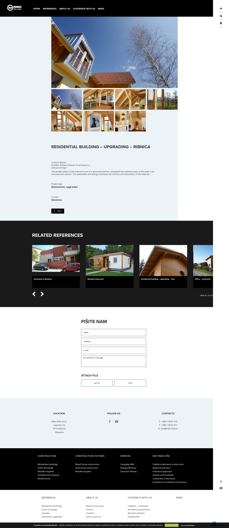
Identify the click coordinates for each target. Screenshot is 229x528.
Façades (45, 513)
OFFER (36, 8)
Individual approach (162, 471)
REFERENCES (50, 8)
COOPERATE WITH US (140, 497)
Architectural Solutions (48, 475)
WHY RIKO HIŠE (161, 456)
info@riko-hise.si (169, 428)
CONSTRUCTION (47, 456)
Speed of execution (162, 467)
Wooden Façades (46, 471)
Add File (97, 383)
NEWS (179, 497)
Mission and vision (95, 506)
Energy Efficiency (128, 467)
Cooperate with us (84, 8)
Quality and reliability (163, 475)
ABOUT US (92, 497)
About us (64, 8)
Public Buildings (45, 467)
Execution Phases (128, 471)
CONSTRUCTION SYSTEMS (89, 456)
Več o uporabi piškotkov (188, 525)
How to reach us (93, 516)
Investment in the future (164, 478)
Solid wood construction (86, 467)
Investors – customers (138, 506)
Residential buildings (48, 464)
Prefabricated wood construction (168, 464)
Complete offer (127, 464)
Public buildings (49, 509)
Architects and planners (139, 509)
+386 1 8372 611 (169, 425)
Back (59, 211)
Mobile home (44, 478)
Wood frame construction (87, 464)
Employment (134, 516)
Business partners (136, 513)
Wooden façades (83, 471)
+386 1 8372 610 (169, 421)
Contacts (90, 513)
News (101, 8)
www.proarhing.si (59, 167)
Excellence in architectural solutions (170, 482)
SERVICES (125, 456)
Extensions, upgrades (52, 516)
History (89, 509)
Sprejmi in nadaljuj (171, 525)
